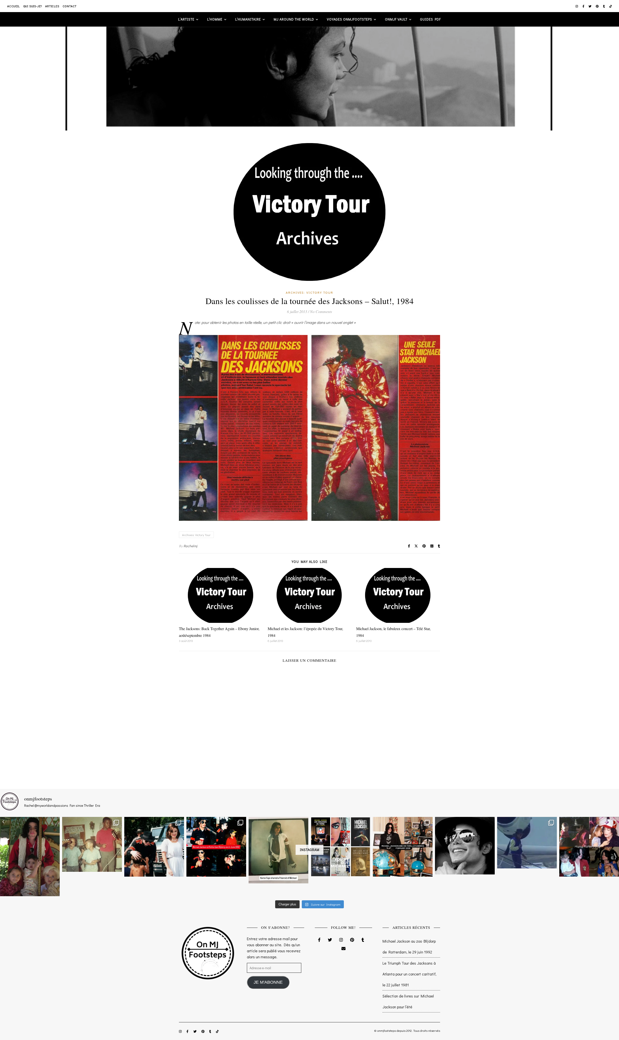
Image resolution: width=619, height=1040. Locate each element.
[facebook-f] (583, 6)
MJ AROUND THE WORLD (294, 19)
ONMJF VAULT (396, 19)
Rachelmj (191, 546)
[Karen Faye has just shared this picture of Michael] (278, 850)
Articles (52, 6)
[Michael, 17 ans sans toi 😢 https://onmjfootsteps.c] (465, 845)
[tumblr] (604, 6)
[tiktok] (610, 6)
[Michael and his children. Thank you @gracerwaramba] (30, 856)
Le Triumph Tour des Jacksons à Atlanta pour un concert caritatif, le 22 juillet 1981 (409, 973)
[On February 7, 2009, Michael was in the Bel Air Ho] (403, 847)
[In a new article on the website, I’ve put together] (340, 847)
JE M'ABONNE (268, 982)
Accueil (13, 6)
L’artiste (186, 19)
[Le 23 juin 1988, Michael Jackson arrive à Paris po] (527, 842)
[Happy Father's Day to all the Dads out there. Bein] (589, 847)
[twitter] (590, 6)
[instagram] (577, 6)
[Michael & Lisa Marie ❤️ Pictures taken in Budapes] (154, 847)
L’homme (214, 19)
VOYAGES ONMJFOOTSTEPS (349, 19)
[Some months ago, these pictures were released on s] (216, 847)
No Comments (321, 311)
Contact (70, 6)
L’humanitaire (248, 19)
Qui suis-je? (32, 6)
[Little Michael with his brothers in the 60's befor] (92, 844)
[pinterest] (597, 6)
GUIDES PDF (430, 19)
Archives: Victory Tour (309, 292)
